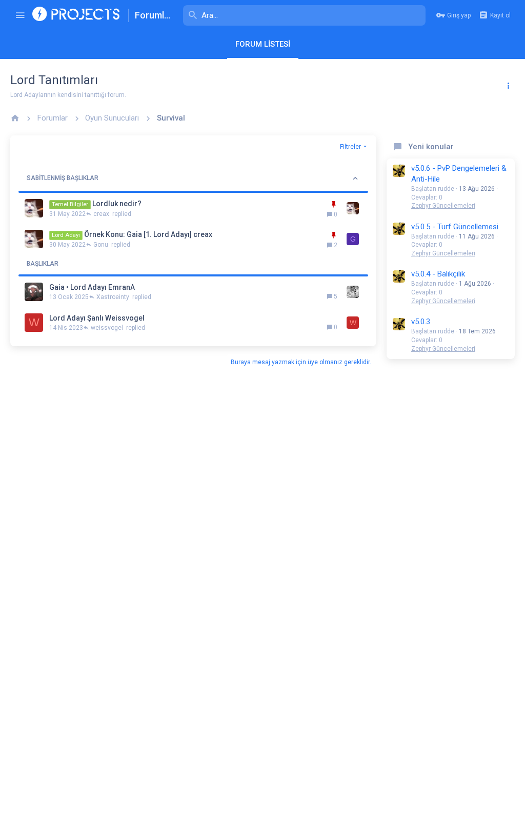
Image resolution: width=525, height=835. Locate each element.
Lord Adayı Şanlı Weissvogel (97, 318)
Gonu (100, 244)
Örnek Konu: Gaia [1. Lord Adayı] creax (148, 234)
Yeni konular (431, 146)
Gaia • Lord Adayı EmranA (92, 287)
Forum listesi (262, 44)
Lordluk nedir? (117, 204)
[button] (20, 15)
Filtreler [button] (350, 146)
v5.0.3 (420, 321)
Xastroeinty (112, 297)
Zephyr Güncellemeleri (443, 205)
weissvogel (107, 327)
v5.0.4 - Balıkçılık (438, 274)
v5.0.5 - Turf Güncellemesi (454, 226)
